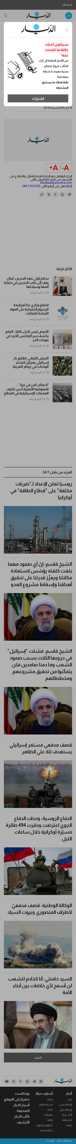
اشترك (38, 98)
